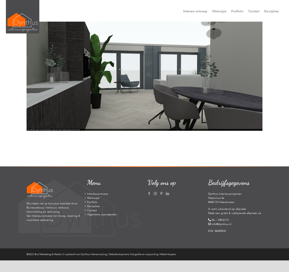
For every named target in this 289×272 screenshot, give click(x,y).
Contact (92, 210)
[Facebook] (149, 193)
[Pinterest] (161, 193)
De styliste (93, 206)
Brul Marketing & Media (48, 254)
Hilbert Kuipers (167, 254)
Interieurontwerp (97, 194)
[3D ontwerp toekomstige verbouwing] (144, 24)
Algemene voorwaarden (102, 214)
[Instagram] (155, 193)
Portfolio (92, 202)
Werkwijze (93, 198)
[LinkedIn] (167, 193)
